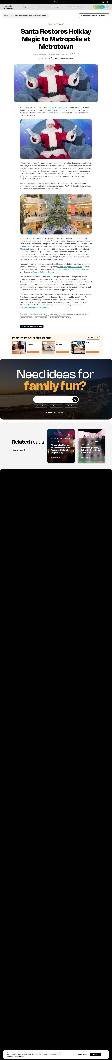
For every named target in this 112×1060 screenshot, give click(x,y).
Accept (95, 1054)
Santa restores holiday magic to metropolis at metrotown (31, 15)
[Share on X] (42, 58)
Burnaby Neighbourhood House (69, 267)
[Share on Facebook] (38, 58)
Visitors (56, 1)
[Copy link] (49, 58)
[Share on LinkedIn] (45, 58)
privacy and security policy (17, 1056)
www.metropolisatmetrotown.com (36, 307)
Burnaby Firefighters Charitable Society (70, 269)
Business (64, 1)
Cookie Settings (82, 1054)
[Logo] (8, 7)
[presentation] (52, 24)
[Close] (6, 1054)
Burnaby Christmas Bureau (43, 272)
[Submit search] (103, 2)
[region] (56, 1054)
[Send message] (75, 399)
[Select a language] (108, 2)
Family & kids (8, 15)
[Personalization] (107, 7)
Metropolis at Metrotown (57, 108)
